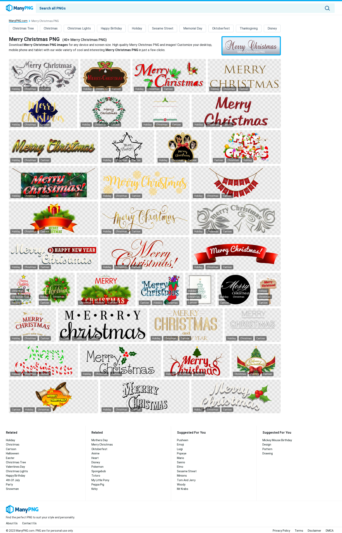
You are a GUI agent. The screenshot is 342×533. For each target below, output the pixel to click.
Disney (272, 28)
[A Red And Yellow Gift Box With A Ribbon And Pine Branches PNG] (53, 218)
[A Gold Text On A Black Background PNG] (244, 76)
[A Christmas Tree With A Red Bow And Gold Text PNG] (256, 361)
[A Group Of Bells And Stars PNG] (53, 396)
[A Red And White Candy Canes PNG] (43, 361)
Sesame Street (162, 28)
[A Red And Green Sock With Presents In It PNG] (160, 289)
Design (266, 444)
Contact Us (29, 523)
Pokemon (97, 466)
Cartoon (45, 89)
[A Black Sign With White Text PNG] (165, 111)
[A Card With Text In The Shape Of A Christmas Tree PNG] (200, 289)
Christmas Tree (23, 28)
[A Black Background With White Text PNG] (236, 218)
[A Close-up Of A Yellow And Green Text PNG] (53, 147)
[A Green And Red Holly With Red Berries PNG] (120, 361)
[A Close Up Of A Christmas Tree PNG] (53, 183)
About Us (12, 523)
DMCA (329, 530)
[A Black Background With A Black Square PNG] (127, 147)
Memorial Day (192, 28)
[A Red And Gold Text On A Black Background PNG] (144, 254)
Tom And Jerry (186, 480)
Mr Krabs (182, 488)
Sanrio (181, 462)
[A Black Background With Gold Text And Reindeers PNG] (32, 325)
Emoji (180, 444)
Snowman (12, 488)
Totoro (95, 475)
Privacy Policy (281, 530)
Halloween (12, 453)
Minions (182, 475)
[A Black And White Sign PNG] (253, 325)
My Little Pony (100, 480)
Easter (10, 458)
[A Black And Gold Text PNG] (186, 325)
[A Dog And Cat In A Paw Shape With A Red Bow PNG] (182, 147)
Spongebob (98, 471)
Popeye (181, 453)
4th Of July (13, 480)
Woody (181, 484)
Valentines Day (15, 466)
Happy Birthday (111, 28)
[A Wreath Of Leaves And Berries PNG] (109, 111)
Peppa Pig (97, 484)
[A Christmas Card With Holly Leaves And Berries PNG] (56, 289)
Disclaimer (314, 530)
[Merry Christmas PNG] (251, 46)
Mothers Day (99, 440)
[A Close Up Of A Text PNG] (236, 111)
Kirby (94, 488)
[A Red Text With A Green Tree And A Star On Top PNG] (196, 361)
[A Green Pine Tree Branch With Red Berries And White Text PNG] (106, 289)
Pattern (267, 449)
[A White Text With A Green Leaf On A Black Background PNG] (236, 396)
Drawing (267, 453)
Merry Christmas (102, 444)
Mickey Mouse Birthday (277, 440)
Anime (95, 453)
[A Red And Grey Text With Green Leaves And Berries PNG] (169, 76)
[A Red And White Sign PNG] (236, 254)
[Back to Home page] (19, 8)
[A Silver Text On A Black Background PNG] (43, 76)
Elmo (180, 466)
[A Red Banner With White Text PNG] (236, 183)
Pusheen (182, 440)
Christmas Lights (79, 28)
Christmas (51, 28)
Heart (95, 458)
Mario (180, 458)
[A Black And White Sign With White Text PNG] (53, 254)
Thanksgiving (249, 28)
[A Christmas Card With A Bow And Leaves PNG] (105, 76)
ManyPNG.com (18, 20)
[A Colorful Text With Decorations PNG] (246, 147)
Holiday (137, 28)
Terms (299, 530)
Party (9, 484)
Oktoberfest (221, 28)
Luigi (180, 449)
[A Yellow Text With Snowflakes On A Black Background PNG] (144, 183)
